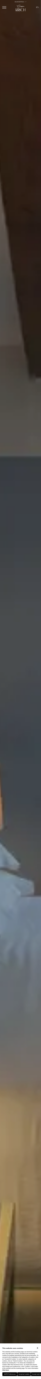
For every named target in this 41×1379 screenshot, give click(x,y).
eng (37, 12)
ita (37, 15)
